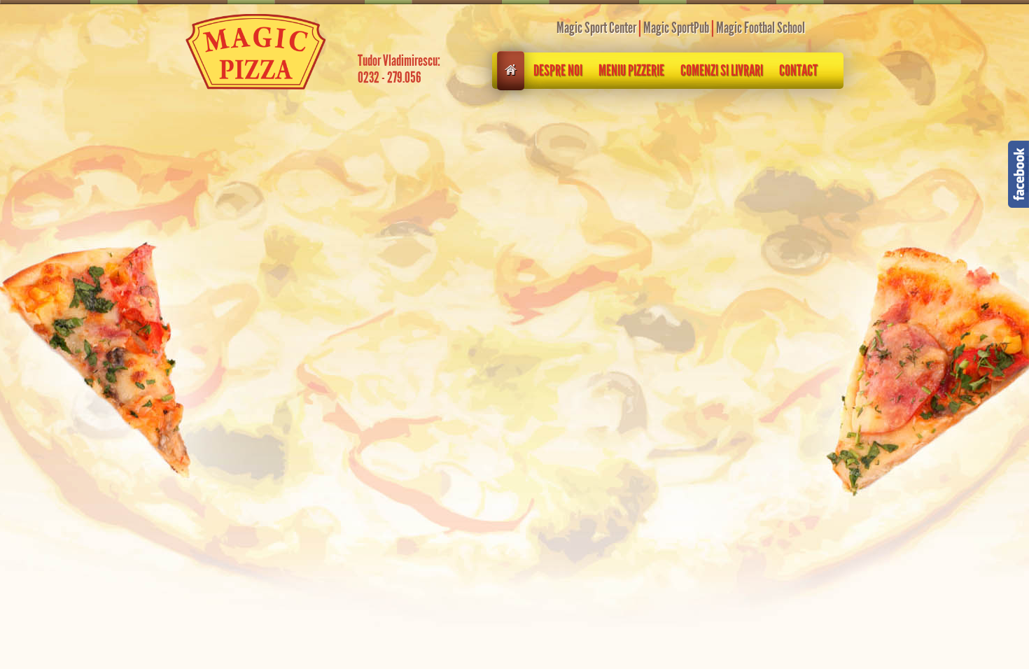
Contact (798, 71)
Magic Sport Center (596, 28)
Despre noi (557, 71)
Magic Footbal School (760, 28)
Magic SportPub (676, 28)
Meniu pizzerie (631, 71)
